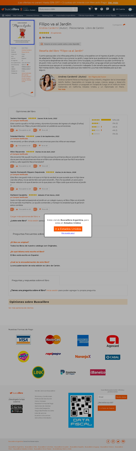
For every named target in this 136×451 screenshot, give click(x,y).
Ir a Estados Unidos (68, 229)
